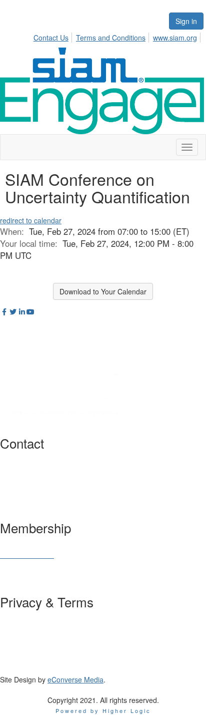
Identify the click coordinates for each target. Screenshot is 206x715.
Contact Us (51, 38)
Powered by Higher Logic (103, 710)
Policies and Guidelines (37, 629)
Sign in (186, 21)
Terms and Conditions (111, 38)
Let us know (77, 491)
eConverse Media (76, 679)
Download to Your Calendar (103, 291)
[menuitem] (53, 36)
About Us (14, 619)
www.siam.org (175, 38)
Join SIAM (16, 545)
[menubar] (118, 36)
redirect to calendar (31, 220)
